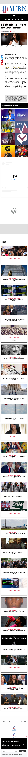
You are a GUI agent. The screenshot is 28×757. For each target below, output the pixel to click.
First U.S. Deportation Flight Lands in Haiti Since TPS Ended (14, 533)
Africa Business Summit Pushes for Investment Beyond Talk (14, 280)
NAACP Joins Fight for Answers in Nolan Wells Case (14, 708)
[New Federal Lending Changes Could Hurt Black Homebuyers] (14, 290)
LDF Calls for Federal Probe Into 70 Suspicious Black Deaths (14, 418)
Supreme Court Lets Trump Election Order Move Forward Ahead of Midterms (14, 399)
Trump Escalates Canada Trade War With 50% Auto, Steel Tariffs (14, 477)
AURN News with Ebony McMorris (14, 258)
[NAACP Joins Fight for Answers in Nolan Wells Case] (14, 699)
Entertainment (5, 23)
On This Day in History (14, 318)
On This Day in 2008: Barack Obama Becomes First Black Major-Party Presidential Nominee (14, 320)
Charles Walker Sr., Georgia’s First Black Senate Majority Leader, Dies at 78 (14, 553)
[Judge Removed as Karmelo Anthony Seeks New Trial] (14, 602)
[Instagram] (6, 19)
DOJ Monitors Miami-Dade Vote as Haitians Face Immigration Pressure (14, 689)
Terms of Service (19, 754)
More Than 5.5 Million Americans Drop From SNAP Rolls (14, 515)
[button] (2, 55)
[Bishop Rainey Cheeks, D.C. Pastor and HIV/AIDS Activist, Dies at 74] (14, 640)
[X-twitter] (15, 19)
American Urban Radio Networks (9, 194)
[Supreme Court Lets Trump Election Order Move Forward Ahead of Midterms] (14, 389)
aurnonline (19, 194)
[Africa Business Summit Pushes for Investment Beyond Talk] (14, 270)
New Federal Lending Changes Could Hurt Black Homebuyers (14, 300)
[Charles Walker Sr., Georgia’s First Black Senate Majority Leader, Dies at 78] (14, 543)
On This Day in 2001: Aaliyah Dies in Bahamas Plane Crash (14, 438)
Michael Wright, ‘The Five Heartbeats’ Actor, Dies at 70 (14, 496)
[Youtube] (9, 19)
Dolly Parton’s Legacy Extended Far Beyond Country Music (14, 359)
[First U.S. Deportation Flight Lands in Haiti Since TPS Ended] (14, 524)
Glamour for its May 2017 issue (12, 67)
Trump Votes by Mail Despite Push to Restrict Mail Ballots (14, 669)
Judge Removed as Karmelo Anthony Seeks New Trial (14, 611)
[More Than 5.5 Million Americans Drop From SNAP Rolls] (14, 506)
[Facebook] (18, 19)
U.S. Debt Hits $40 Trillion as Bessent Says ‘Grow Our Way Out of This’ (14, 572)
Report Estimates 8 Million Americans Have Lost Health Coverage (14, 592)
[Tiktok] (12, 19)
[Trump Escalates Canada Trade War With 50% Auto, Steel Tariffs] (14, 467)
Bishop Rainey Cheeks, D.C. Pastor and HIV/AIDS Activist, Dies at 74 (14, 649)
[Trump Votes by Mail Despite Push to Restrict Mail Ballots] (14, 660)
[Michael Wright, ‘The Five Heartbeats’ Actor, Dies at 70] (14, 487)
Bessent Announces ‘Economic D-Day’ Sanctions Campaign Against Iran (14, 457)
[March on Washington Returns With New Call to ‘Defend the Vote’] (14, 330)
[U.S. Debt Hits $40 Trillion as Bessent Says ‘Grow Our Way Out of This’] (14, 563)
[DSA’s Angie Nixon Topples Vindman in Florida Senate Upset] (14, 621)
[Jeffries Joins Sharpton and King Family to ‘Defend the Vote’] (14, 251)
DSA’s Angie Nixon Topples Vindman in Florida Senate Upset (14, 630)
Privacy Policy (14, 754)
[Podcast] (22, 19)
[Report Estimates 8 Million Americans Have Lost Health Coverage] (14, 583)
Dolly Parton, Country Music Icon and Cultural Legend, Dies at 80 (14, 379)
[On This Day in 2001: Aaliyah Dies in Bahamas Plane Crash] (14, 429)
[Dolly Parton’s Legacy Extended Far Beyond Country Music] (14, 350)
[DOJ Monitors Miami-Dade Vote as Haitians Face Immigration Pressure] (14, 680)
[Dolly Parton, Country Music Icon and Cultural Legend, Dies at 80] (14, 369)
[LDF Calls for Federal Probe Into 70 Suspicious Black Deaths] (14, 409)
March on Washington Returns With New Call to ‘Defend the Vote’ (14, 339)
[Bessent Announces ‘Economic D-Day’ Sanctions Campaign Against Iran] (14, 447)
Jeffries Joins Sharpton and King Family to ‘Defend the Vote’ (14, 260)
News (10, 23)
